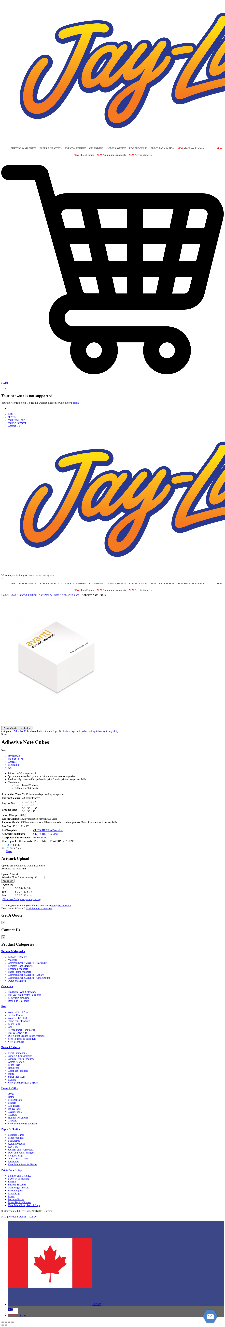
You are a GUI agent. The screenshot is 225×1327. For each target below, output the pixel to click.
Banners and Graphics (19, 1175)
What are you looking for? (15, 575)
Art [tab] (9, 767)
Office (11, 1093)
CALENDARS (96, 148)
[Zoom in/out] (2, 1322)
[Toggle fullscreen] (6, 1322)
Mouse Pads (14, 1108)
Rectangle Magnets (18, 968)
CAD (96, 1304)
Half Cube (15, 848)
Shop (13, 594)
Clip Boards (14, 1105)
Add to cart (8, 881)
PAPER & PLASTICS (51, 148)
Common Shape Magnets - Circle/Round (29, 977)
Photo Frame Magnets (19, 971)
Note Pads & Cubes (49, 594)
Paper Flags (14, 1064)
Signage (12, 1181)
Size (3, 848)
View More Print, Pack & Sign (24, 1205)
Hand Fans (13, 1067)
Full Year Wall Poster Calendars (24, 994)
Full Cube (15, 845)
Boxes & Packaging (18, 1178)
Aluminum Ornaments (111, 155)
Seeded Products (16, 1015)
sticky (115, 731)
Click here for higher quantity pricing (21, 899)
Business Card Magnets (20, 965)
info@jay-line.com (61, 905)
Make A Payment (17, 422)
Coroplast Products (18, 1070)
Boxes (11, 1196)
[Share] (9, 1322)
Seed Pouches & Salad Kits (22, 1038)
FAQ (10, 414)
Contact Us (14, 425)
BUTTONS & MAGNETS (23, 148)
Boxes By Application (19, 1202)
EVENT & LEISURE (75, 148)
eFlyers (11, 417)
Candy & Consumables (20, 1056)
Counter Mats (15, 1111)
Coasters (12, 1114)
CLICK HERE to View (45, 833)
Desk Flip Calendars (18, 1000)
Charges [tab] (12, 761)
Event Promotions (17, 1053)
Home (4, 594)
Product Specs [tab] (15, 758)
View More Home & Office (22, 1123)
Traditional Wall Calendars (22, 992)
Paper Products (16, 1137)
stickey (108, 731)
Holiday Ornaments (18, 1117)
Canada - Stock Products (21, 1058)
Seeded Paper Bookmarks (21, 1029)
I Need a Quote (10, 728)
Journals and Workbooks (21, 1149)
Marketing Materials (18, 1187)
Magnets (12, 960)
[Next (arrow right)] (6, 1325)
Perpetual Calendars (18, 997)
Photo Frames (84, 155)
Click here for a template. (39, 908)
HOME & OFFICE (116, 148)
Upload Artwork (9, 874)
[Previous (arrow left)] (2, 1325)
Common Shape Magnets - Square (26, 974)
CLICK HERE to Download (48, 830)
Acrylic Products (16, 1143)
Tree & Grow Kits (17, 1032)
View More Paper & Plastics (22, 1164)
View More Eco (16, 1041)
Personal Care (15, 1099)
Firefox (75, 402)
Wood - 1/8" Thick (18, 1018)
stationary (100, 731)
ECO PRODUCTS (138, 148)
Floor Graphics (16, 1190)
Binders (12, 1102)
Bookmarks (14, 1140)
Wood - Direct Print (18, 1012)
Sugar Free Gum (16, 1076)
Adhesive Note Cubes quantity (17, 877)
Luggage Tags (15, 1155)
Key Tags (13, 1146)
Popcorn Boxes (16, 1199)
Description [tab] (14, 755)
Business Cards (16, 1134)
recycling (90, 731)
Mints (11, 1073)
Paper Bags (14, 1024)
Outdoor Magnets (17, 980)
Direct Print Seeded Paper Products (26, 1035)
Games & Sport (16, 1061)
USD (22, 1315)
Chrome (63, 402)
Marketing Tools (16, 419)
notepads (81, 731)
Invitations (13, 1161)
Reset (9, 851)
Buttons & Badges (17, 957)
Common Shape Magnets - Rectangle (27, 962)
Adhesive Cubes (70, 594)
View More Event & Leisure (23, 1082)
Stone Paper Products (19, 1021)
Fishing (12, 1079)
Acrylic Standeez (140, 155)
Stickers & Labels (17, 1184)
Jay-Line (25, 1211)
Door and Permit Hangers (21, 1152)
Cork (10, 1026)
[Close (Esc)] (12, 1322)
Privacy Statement (17, 1216)
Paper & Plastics (27, 594)
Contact (33, 1216)
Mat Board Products (191, 148)
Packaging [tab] (13, 764)
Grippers (12, 1120)
